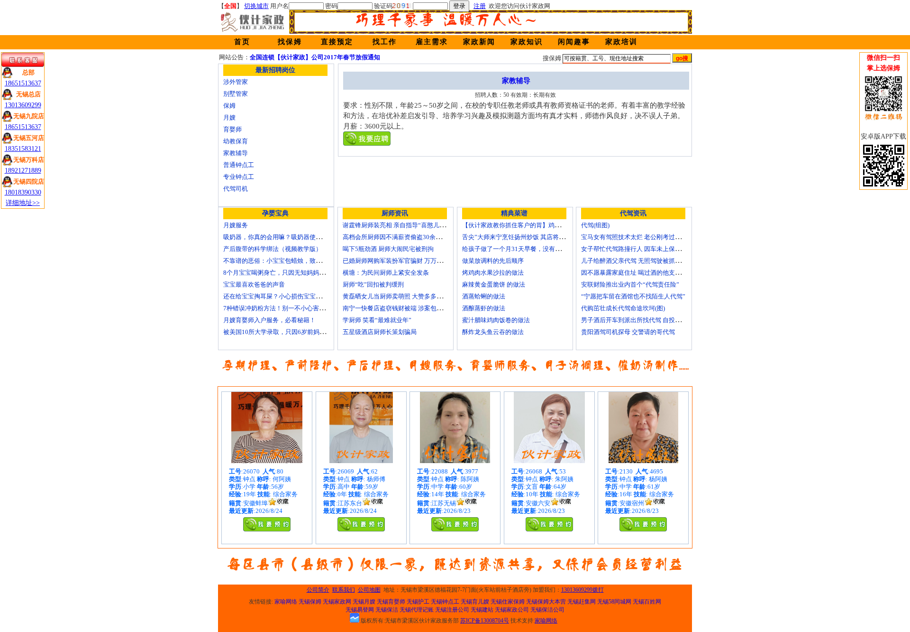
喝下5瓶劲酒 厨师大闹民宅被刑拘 (388, 248)
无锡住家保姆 (508, 601)
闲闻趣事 (574, 42)
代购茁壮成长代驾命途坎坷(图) (623, 308)
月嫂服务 (235, 225)
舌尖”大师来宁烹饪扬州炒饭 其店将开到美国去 (526, 237)
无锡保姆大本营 (546, 601)
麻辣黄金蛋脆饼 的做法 (493, 284)
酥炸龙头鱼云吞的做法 (493, 331)
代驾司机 (235, 188)
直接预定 (337, 42)
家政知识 (526, 42)
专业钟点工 (238, 176)
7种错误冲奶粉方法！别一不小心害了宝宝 (280, 308)
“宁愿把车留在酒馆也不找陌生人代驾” (633, 296)
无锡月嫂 (364, 601)
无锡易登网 (360, 609)
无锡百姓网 (647, 601)
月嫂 (229, 117)
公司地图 (369, 589)
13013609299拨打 (582, 589)
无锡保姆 (310, 601)
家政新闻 (479, 42)
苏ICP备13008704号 (484, 620)
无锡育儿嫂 (475, 601)
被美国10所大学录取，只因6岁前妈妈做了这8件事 (291, 331)
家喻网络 (285, 601)
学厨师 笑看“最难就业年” (377, 320)
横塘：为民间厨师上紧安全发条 (386, 272)
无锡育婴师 (391, 601)
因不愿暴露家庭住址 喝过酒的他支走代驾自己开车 (649, 272)
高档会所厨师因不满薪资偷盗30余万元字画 (401, 237)
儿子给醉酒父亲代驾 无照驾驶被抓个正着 (637, 260)
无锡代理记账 (417, 609)
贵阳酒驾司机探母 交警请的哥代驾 (628, 331)
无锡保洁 (386, 609)
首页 (242, 42)
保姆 (229, 105)
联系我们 (343, 589)
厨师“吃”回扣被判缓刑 (373, 284)
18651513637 (23, 83)
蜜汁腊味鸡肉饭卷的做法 (496, 320)
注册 (479, 5)
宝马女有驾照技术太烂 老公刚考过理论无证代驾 (646, 237)
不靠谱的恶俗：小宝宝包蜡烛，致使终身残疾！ (288, 260)
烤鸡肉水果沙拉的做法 (493, 272)
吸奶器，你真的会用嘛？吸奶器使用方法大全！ (288, 237)
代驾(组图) (595, 225)
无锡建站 (482, 609)
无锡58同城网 (614, 601)
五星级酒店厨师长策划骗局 (380, 331)
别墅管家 (235, 93)
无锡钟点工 (445, 601)
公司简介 (318, 589)
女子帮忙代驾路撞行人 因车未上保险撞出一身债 (646, 248)
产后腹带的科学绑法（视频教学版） (272, 248)
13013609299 (23, 105)
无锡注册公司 (452, 609)
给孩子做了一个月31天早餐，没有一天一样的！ (527, 248)
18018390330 (23, 192)
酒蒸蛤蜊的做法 (483, 296)
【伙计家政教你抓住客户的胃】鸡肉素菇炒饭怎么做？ (536, 225)
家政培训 (621, 42)
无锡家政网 (337, 601)
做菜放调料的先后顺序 (493, 260)
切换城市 (256, 5)
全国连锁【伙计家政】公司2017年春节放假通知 (315, 57)
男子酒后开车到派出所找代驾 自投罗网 (634, 320)
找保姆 (290, 42)
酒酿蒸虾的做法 (483, 308)
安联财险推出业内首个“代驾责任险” (630, 284)
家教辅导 (235, 153)
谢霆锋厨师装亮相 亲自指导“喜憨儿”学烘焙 (402, 225)
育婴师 (232, 129)
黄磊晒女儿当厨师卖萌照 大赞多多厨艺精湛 (402, 296)
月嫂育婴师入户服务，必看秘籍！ (269, 320)
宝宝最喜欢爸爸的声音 (254, 284)
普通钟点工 (238, 164)
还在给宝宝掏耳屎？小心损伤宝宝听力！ (278, 296)
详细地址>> (23, 202)
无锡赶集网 (581, 601)
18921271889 (23, 170)
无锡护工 (418, 601)
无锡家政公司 (512, 609)
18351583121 (23, 148)
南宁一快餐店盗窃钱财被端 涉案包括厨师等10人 (408, 308)
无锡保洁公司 (547, 609)
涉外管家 (235, 81)
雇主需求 (432, 42)
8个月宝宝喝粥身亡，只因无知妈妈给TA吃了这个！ (293, 272)
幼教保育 (235, 141)
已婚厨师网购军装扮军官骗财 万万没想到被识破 (408, 260)
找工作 (385, 42)
